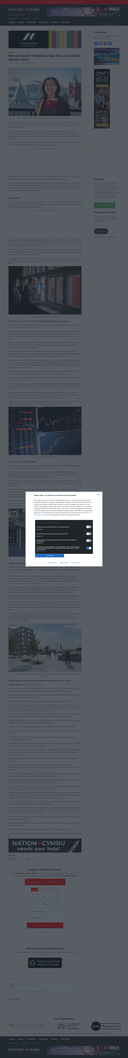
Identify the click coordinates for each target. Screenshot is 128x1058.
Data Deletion (52, 562)
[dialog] (64, 529)
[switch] (88, 527)
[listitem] (64, 522)
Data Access (64, 562)
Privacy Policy (75, 562)
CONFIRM (49, 555)
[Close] (98, 495)
